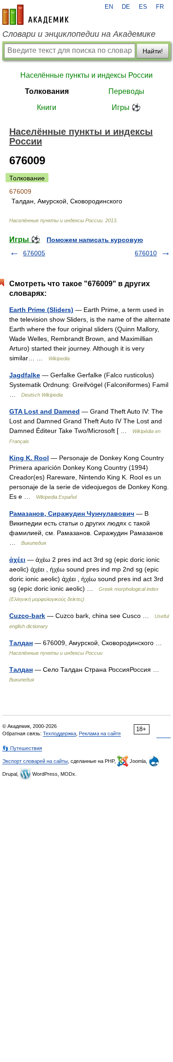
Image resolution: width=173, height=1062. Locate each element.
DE (126, 7)
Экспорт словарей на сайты (35, 761)
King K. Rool (29, 458)
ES (143, 7)
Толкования (47, 91)
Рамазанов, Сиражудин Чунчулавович (71, 513)
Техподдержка (59, 733)
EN (109, 7)
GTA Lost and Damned (44, 411)
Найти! (153, 51)
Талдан (21, 642)
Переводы (126, 91)
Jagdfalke (24, 375)
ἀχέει (17, 559)
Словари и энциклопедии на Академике (78, 34)
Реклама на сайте (100, 733)
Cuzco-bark (27, 615)
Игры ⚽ (126, 107)
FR (160, 7)
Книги (46, 107)
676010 (146, 253)
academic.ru (35, 15)
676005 (34, 253)
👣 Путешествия (22, 748)
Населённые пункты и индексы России (86, 75)
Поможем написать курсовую (95, 239)
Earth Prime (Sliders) (41, 309)
